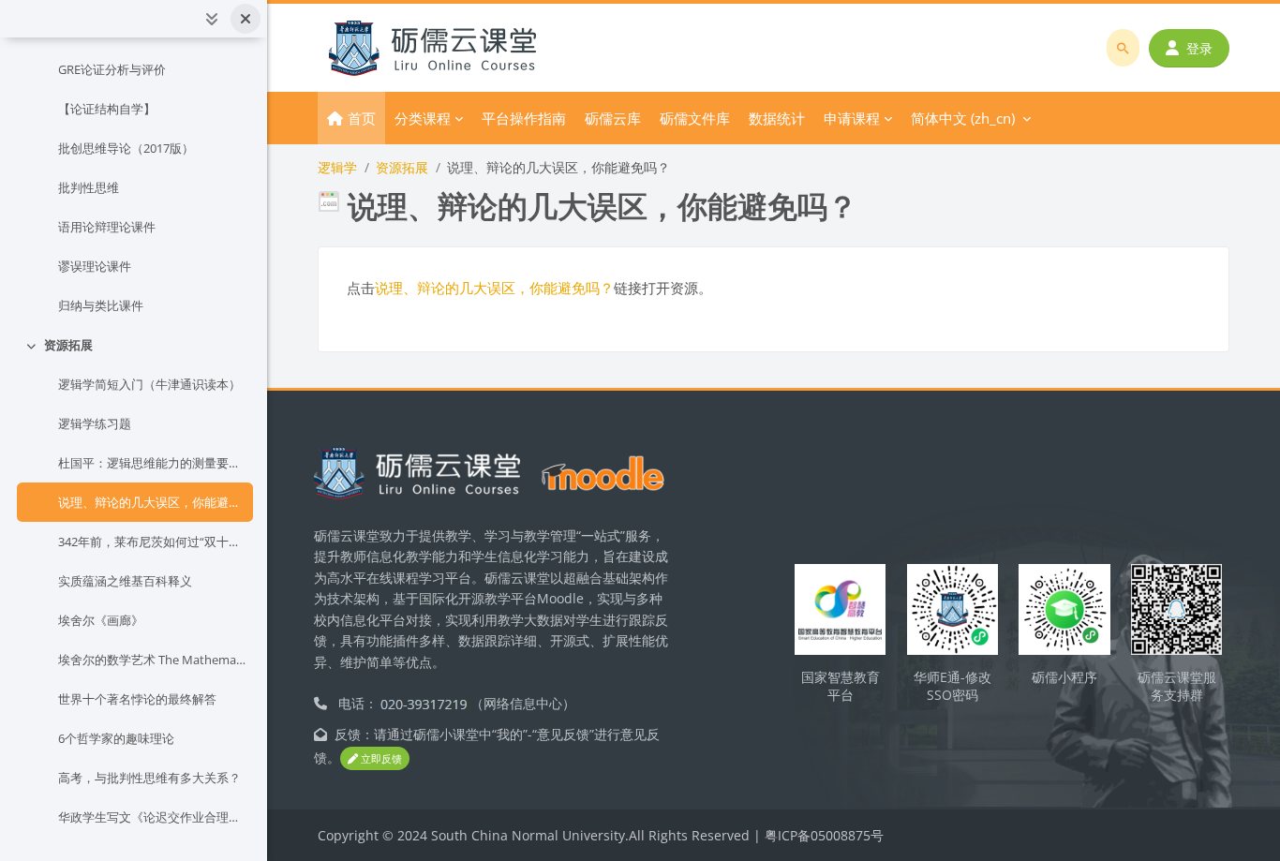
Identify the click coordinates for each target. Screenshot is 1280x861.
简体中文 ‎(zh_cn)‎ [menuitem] (963, 118)
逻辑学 (337, 167)
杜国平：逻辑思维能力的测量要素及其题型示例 (152, 462)
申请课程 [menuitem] (852, 118)
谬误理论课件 (94, 266)
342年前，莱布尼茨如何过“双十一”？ (152, 541)
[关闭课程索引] (245, 19)
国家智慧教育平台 (840, 686)
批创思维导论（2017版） (126, 148)
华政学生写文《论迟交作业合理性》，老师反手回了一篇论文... (152, 817)
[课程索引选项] (212, 19)
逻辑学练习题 (94, 423)
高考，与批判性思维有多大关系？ (149, 777)
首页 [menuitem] (362, 118)
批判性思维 (88, 187)
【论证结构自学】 (107, 108)
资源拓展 (68, 344)
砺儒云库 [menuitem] (613, 118)
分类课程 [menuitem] (422, 118)
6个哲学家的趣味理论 (116, 738)
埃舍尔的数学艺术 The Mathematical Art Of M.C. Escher (152, 659)
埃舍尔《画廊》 (100, 620)
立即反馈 (380, 758)
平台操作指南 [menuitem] (524, 118)
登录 (1199, 48)
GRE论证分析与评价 (112, 69)
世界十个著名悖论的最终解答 (137, 698)
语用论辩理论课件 (107, 226)
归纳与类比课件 (100, 305)
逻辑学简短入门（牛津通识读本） (149, 384)
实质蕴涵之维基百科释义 (125, 580)
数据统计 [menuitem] (777, 118)
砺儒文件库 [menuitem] (695, 118)
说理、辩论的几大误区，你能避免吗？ (152, 502)
